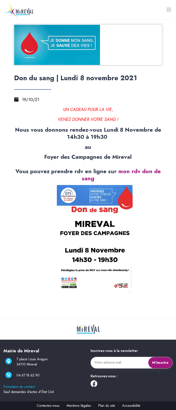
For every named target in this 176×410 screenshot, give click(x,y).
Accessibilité (131, 405)
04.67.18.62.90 (28, 375)
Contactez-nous (48, 405)
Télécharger (90, 61)
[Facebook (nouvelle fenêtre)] (94, 384)
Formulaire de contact (19, 386)
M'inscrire (160, 362)
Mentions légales (79, 405)
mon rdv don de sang (121, 174)
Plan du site (106, 405)
